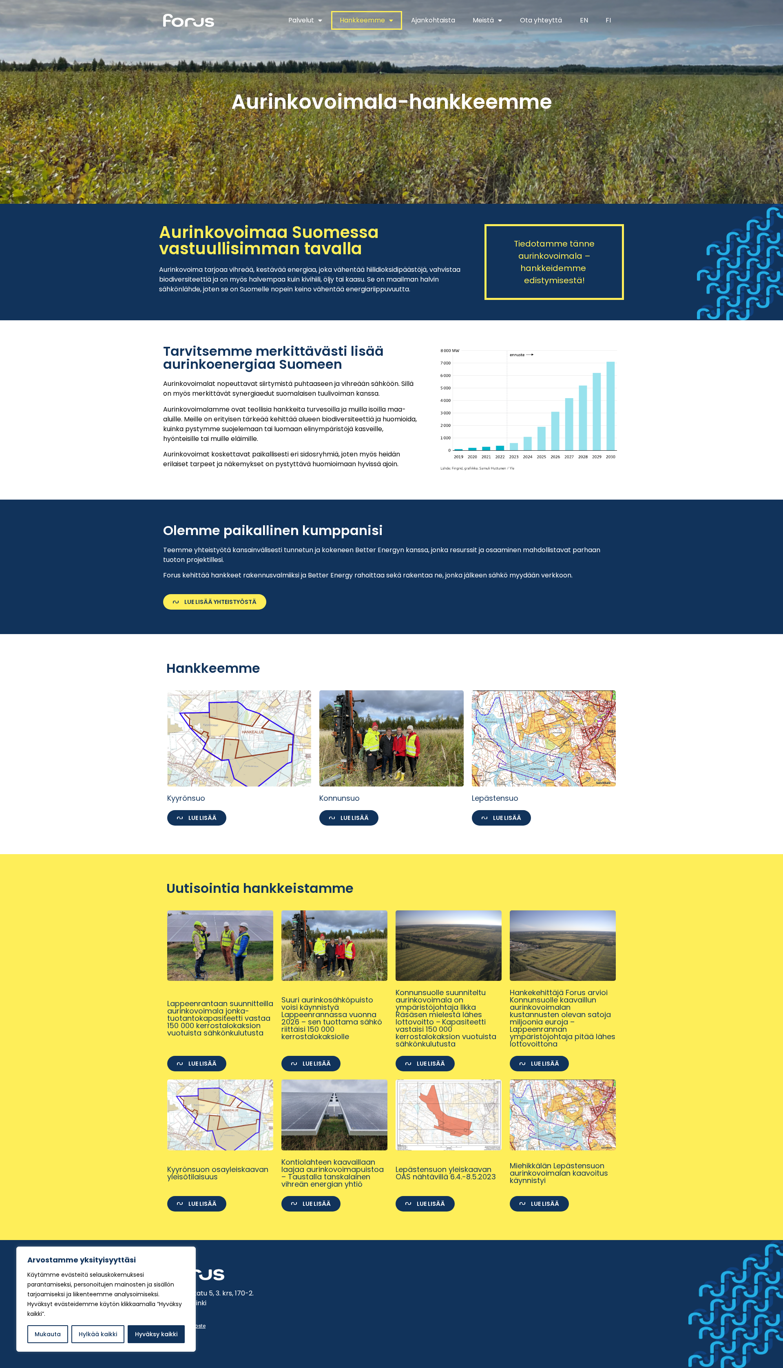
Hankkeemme (362, 20)
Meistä (483, 20)
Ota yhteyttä (541, 20)
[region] (106, 1299)
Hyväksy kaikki (156, 1334)
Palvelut (301, 20)
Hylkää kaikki (98, 1334)
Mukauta (48, 1334)
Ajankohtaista (433, 20)
